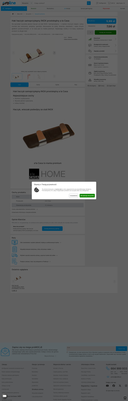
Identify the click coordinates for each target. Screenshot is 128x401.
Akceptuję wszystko (87, 195)
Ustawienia (73, 195)
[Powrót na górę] (125, 398)
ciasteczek (58, 189)
